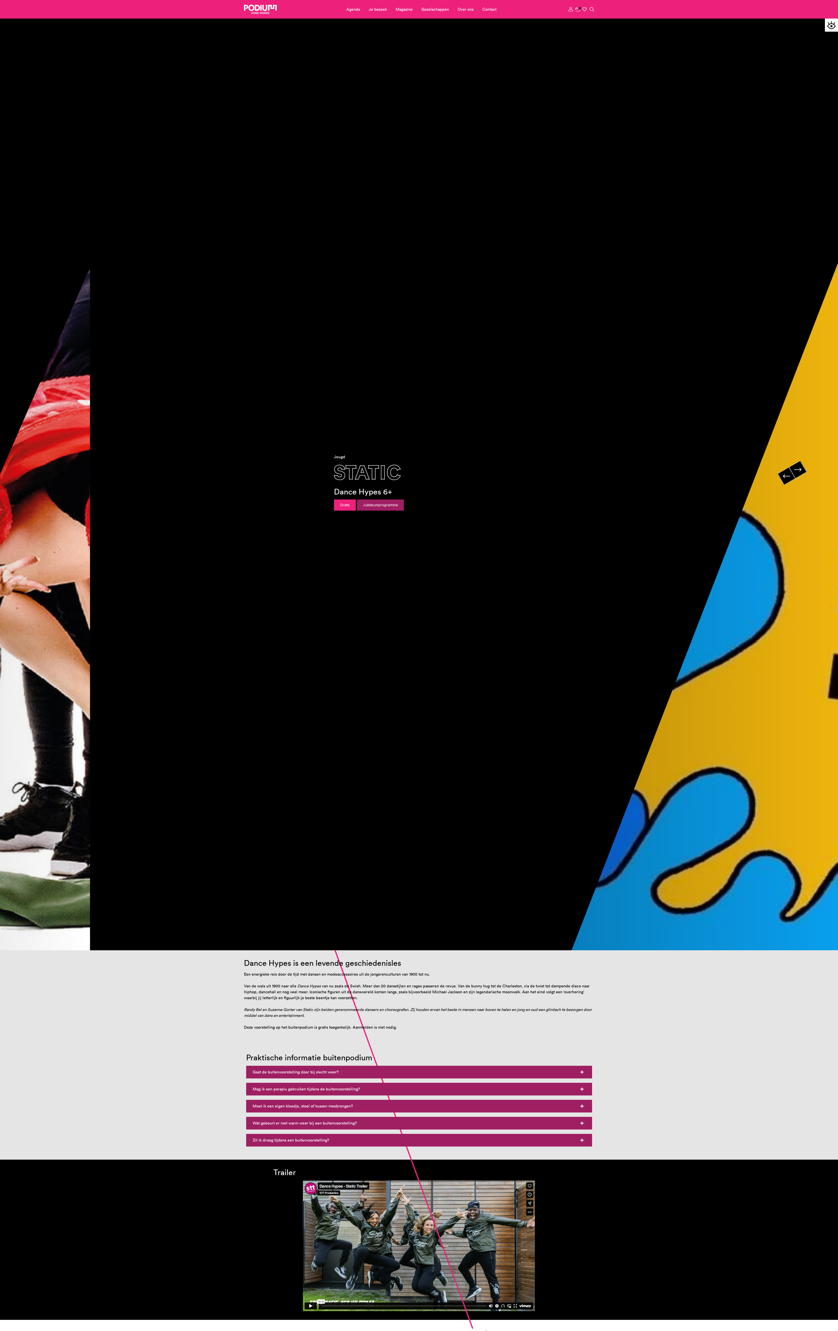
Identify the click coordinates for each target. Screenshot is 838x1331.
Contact (489, 9)
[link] (577, 9)
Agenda (353, 9)
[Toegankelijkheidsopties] (831, 25)
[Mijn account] (570, 9)
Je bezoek (378, 9)
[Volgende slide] (798, 470)
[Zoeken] (591, 9)
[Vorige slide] (786, 476)
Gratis (255, 505)
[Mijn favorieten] (584, 9)
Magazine (404, 9)
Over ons (466, 9)
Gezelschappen (435, 9)
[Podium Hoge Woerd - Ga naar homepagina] (260, 9)
